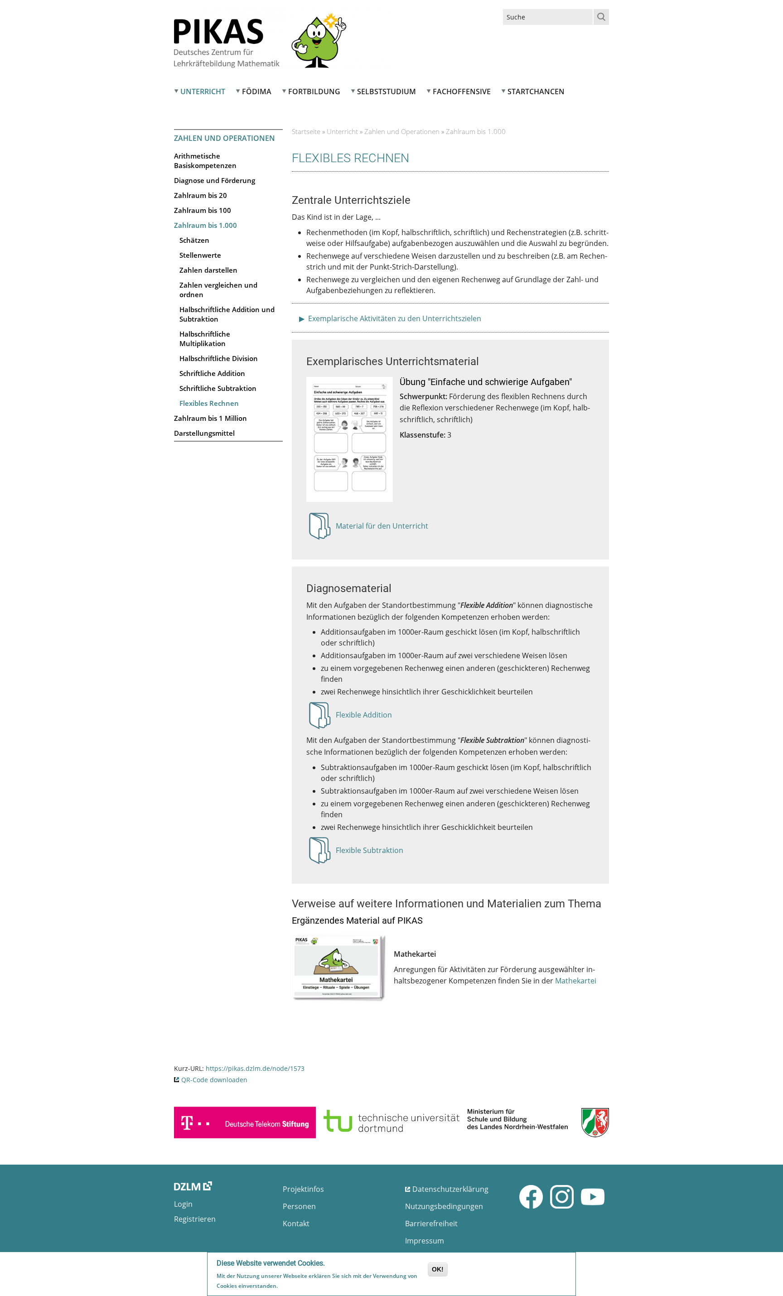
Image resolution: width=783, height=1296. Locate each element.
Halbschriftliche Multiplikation (204, 338)
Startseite (306, 131)
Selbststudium (386, 91)
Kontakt (296, 1224)
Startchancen (536, 91)
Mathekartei (575, 981)
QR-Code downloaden (214, 1079)
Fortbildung (314, 91)
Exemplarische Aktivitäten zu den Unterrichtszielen (393, 318)
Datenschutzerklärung (450, 1189)
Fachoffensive (462, 91)
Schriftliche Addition (212, 373)
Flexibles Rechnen (209, 403)
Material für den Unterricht (382, 528)
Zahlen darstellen (208, 270)
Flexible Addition (364, 717)
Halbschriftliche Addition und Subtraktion (227, 314)
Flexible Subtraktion (369, 853)
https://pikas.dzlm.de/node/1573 (255, 1068)
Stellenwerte (200, 255)
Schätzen (194, 240)
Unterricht (202, 91)
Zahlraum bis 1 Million (210, 418)
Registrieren (195, 1219)
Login (183, 1204)
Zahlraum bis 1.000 (205, 225)
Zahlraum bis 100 (202, 210)
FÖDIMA (256, 91)
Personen (299, 1206)
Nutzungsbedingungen (444, 1206)
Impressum (424, 1241)
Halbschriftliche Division (218, 358)
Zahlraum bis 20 (200, 195)
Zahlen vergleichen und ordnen (218, 289)
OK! (438, 1269)
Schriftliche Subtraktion (217, 388)
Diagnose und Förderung (214, 180)
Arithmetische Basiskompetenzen (205, 160)
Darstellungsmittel (204, 433)
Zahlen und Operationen (224, 138)
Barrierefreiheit (431, 1224)
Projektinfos (303, 1189)
